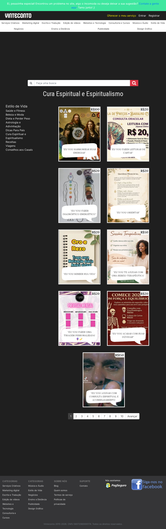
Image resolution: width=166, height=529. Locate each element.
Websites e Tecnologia (94, 23)
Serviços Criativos (10, 23)
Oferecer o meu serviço (121, 15)
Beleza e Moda (15, 114)
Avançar (132, 416)
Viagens (10, 145)
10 (122, 416)
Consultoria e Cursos (119, 23)
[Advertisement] (83, 54)
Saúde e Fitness (15, 110)
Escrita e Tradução (51, 23)
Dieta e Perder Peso (18, 118)
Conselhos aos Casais (19, 149)
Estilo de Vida (158, 23)
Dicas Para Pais (15, 130)
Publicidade (103, 28)
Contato (84, 485)
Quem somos (60, 490)
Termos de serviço (63, 495)
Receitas (11, 142)
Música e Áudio (140, 23)
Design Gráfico (144, 28)
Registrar (154, 15)
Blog (56, 485)
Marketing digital (30, 23)
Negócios (19, 28)
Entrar (142, 15)
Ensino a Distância (60, 28)
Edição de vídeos (71, 23)
